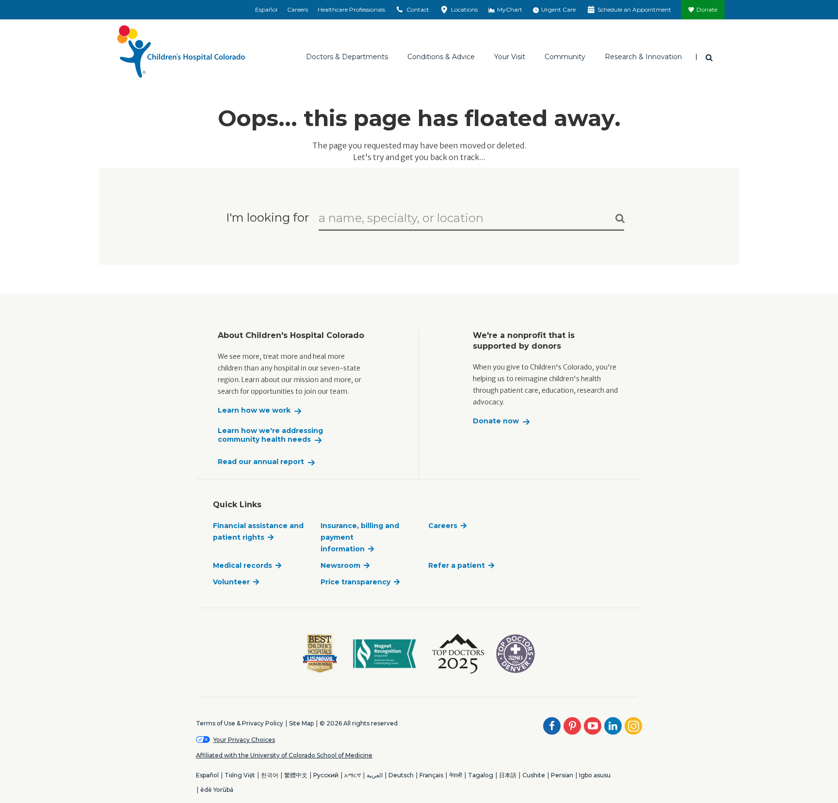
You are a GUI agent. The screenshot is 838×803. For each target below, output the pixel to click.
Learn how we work (254, 410)
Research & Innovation (643, 56)
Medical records (242, 565)
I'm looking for (267, 217)
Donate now (496, 421)
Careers (297, 9)
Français (431, 775)
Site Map (301, 723)
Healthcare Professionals (351, 9)
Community (565, 56)
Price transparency (355, 582)
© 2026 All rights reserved (359, 723)
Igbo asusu (595, 775)
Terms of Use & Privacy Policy (239, 723)
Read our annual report (261, 462)
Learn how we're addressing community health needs (270, 435)
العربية (375, 775)
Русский (325, 775)
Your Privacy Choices (244, 739)
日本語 (507, 775)
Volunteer (231, 582)
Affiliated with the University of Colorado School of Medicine (284, 755)
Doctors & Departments (347, 56)
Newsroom (340, 565)
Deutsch (401, 775)
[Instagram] (633, 726)
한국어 (269, 775)
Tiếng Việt (240, 775)
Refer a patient (456, 565)
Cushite (533, 775)
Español (266, 9)
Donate (706, 9)
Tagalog (480, 775)
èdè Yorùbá (216, 789)
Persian (562, 775)
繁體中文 (295, 775)
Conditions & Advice (441, 56)
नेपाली (455, 775)
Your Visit (509, 56)
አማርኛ (352, 775)
